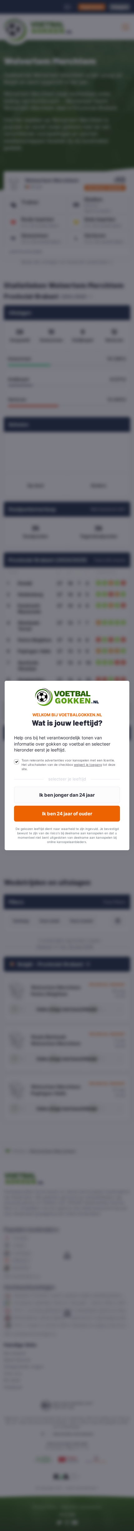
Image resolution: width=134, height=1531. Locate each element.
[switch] (16, 761)
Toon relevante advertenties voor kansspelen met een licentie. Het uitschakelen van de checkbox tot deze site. (68, 764)
